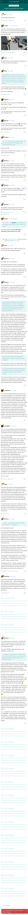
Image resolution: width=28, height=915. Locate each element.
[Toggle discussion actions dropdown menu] (26, 1)
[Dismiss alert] (26, 910)
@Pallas (5, 207)
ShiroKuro (6, 222)
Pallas (5, 141)
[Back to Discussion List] (1, 1)
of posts (13, 1)
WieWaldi (6, 654)
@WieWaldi (5, 713)
